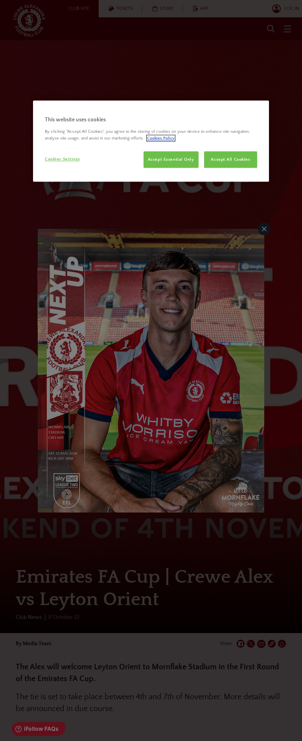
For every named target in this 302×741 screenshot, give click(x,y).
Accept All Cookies (230, 159)
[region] (151, 141)
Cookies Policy (161, 138)
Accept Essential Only (171, 159)
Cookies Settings (62, 159)
